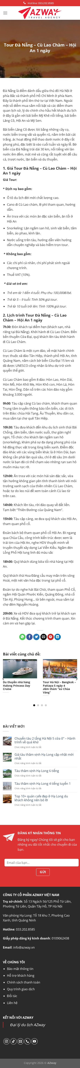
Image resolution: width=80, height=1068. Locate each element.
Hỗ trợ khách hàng (20, 975)
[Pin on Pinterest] (50, 637)
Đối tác (12, 996)
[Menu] (5, 13)
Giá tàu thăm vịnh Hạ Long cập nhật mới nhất (44, 756)
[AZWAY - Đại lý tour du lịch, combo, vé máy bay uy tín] (40, 13)
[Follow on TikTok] (13, 1041)
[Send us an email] (20, 1041)
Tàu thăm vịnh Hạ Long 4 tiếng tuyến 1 (43, 784)
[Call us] (27, 1041)
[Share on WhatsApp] (22, 637)
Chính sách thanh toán (23, 982)
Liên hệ (12, 1003)
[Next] (76, 679)
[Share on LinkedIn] (57, 637)
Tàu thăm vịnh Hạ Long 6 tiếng (37, 771)
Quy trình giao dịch (21, 989)
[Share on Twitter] (36, 637)
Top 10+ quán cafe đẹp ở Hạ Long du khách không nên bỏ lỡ (41, 798)
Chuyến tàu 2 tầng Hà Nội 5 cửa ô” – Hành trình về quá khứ (45, 740)
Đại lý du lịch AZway (27, 1024)
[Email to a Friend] (43, 637)
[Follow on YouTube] (34, 1041)
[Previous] (3, 679)
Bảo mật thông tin (20, 969)
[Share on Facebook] (29, 637)
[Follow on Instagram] (6, 1041)
